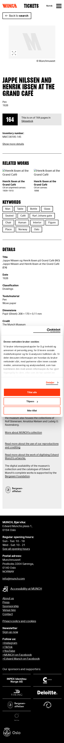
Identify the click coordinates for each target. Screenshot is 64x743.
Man (7, 209)
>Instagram (9, 643)
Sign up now (10, 632)
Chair (8, 222)
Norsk (49, 6)
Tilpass (30, 401)
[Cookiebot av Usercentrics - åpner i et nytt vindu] (46, 330)
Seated (9, 215)
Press (5, 602)
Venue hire (9, 610)
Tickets (31, 6)
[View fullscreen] (32, 42)
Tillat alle (32, 392)
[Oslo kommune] (32, 732)
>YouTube (8, 651)
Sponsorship (10, 606)
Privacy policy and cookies (19, 621)
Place (8, 229)
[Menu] (59, 6)
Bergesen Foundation (17, 476)
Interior (37, 222)
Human (22, 222)
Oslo (36, 229)
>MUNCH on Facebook (17, 655)
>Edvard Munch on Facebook (21, 658)
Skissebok (27, 121)
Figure (52, 222)
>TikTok (7, 647)
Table (20, 209)
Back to (18, 15)
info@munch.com (13, 578)
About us (8, 598)
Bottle (33, 209)
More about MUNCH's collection (23, 432)
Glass (47, 209)
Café (23, 215)
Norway (22, 229)
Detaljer (50, 382)
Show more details (13, 144)
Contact (7, 614)
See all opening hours (16, 549)
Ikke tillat (32, 410)
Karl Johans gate (42, 215)
